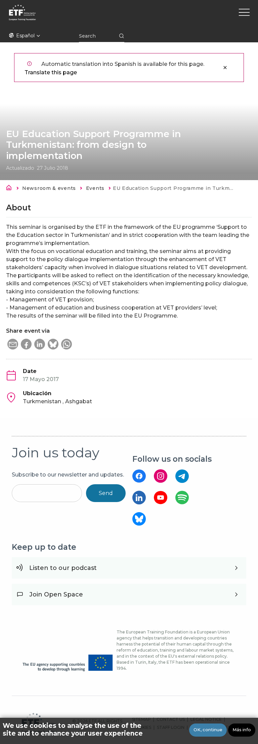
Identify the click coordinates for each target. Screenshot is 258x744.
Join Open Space (56, 594)
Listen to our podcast (63, 568)
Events (95, 188)
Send (106, 493)
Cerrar (225, 67)
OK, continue (208, 729)
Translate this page (51, 72)
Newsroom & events (49, 188)
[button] (12, 344)
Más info (241, 729)
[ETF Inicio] (79, 16)
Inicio (10, 189)
